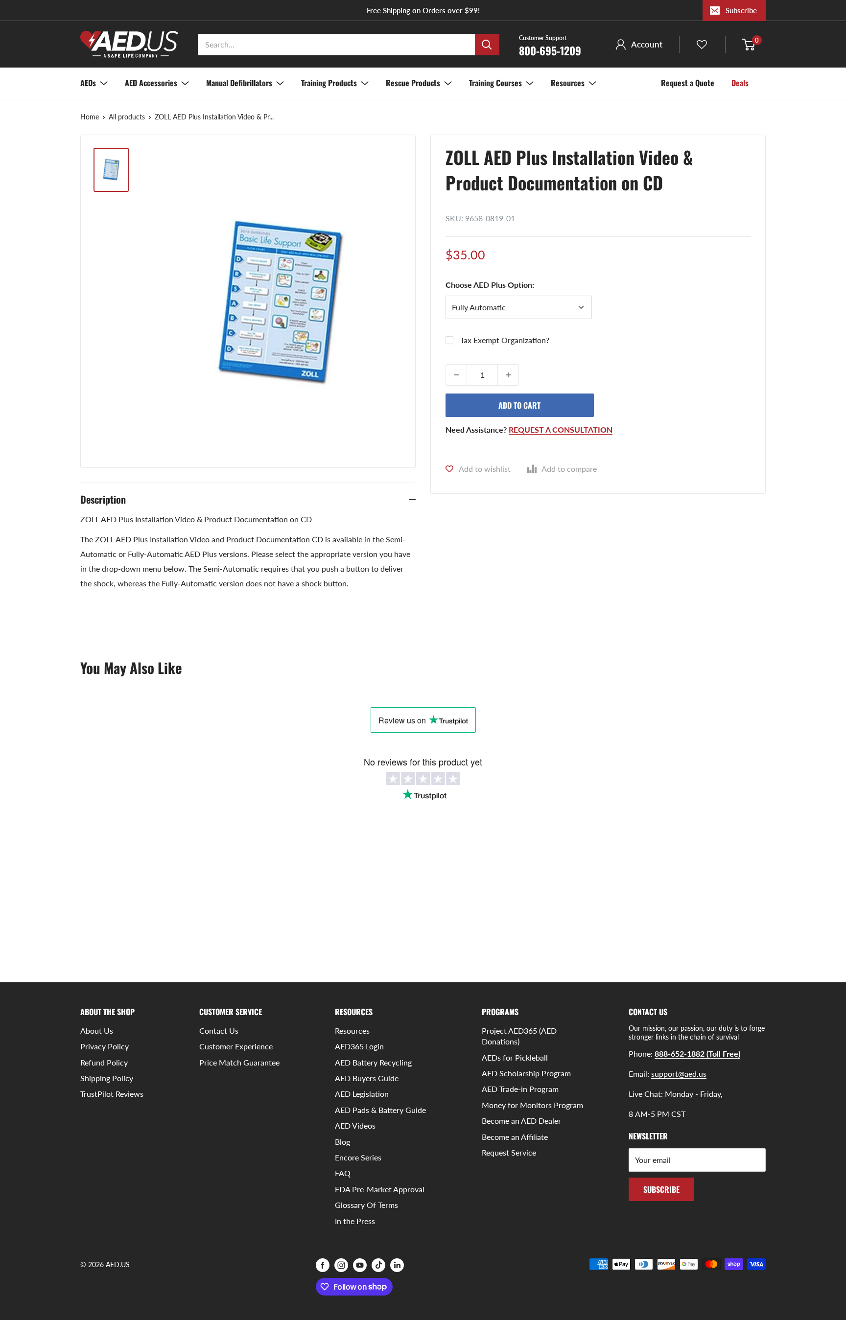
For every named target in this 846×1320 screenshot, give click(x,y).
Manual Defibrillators (239, 83)
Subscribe (741, 10)
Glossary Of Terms (366, 1204)
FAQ (343, 1173)
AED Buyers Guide (367, 1078)
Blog (342, 1141)
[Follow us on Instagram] (341, 1265)
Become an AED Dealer (521, 1120)
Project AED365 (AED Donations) (519, 1036)
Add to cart (519, 405)
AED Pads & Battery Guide (380, 1109)
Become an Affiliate (515, 1136)
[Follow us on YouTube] (360, 1265)
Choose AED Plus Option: (490, 284)
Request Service (509, 1152)
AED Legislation (362, 1093)
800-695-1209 (550, 45)
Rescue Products (413, 83)
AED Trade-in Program (520, 1088)
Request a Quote (687, 83)
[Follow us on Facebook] (322, 1265)
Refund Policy (104, 1062)
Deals (740, 83)
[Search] (487, 44)
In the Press (355, 1221)
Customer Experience (236, 1046)
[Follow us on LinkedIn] (397, 1265)
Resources (568, 83)
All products (127, 117)
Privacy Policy (104, 1046)
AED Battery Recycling (373, 1062)
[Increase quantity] (508, 375)
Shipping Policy (106, 1078)
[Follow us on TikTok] (378, 1265)
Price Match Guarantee (239, 1062)
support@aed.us (678, 1073)
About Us (96, 1030)
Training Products (329, 83)
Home (89, 117)
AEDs (88, 83)
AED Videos (355, 1125)
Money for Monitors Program (532, 1105)
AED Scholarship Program (526, 1073)
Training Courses (495, 83)
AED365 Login (359, 1046)
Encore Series (358, 1157)
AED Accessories (151, 83)
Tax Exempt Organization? (504, 340)
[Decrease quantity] (456, 375)
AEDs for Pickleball (515, 1057)
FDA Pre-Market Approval (379, 1189)
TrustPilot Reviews (111, 1093)
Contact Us (218, 1030)
